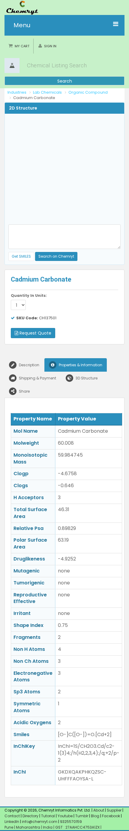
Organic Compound (88, 92)
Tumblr (81, 815)
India (48, 827)
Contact (12, 815)
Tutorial (48, 815)
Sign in (50, 46)
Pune (9, 827)
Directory (30, 815)
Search (64, 81)
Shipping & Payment (37, 378)
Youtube (65, 815)
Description (28, 364)
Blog (95, 815)
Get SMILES (21, 256)
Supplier (114, 810)
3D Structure (86, 378)
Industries (17, 92)
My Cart (22, 46)
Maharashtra (28, 827)
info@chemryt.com (39, 821)
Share (24, 391)
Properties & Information (80, 364)
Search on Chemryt (56, 256)
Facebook (111, 815)
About (98, 810)
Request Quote (34, 333)
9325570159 (70, 821)
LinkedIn (12, 821)
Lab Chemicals (47, 92)
